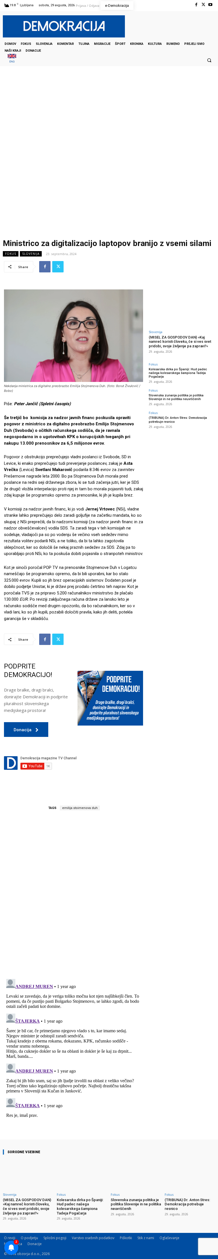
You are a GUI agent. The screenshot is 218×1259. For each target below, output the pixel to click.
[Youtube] (210, 4)
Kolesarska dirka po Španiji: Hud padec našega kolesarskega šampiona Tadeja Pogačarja (178, 373)
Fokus (10, 254)
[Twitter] (203, 4)
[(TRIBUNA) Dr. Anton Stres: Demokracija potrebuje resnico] (190, 1174)
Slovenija (30, 254)
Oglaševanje (169, 1237)
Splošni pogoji (54, 1237)
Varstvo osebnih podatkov (93, 1237)
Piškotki (126, 1237)
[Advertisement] (109, 123)
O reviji (9, 1237)
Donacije (35, 1243)
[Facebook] (196, 4)
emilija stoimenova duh (80, 808)
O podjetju (29, 1237)
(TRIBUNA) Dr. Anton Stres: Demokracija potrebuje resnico (187, 1204)
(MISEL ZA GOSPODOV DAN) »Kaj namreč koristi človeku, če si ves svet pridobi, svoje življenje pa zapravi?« (180, 341)
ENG (12, 61)
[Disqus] (73, 895)
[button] (209, 60)
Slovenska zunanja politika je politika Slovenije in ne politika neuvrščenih (176, 397)
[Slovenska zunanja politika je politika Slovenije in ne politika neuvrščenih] (136, 1174)
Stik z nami (145, 1237)
